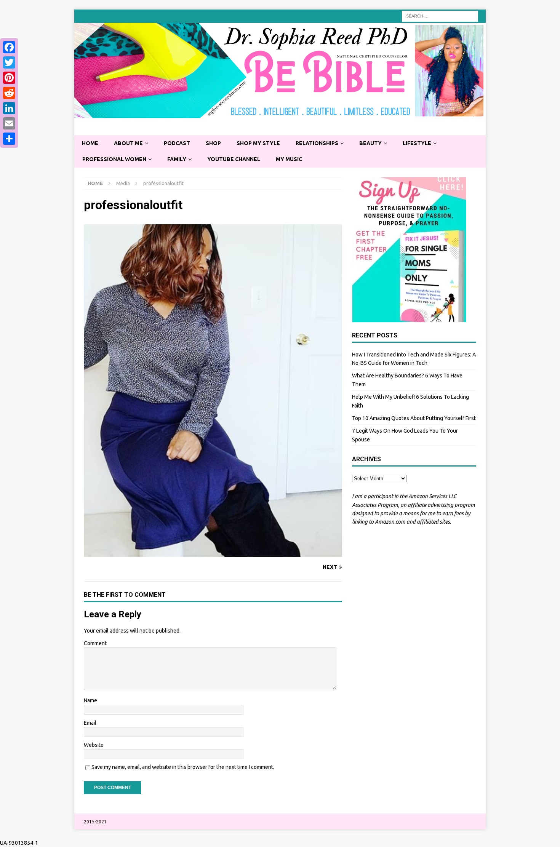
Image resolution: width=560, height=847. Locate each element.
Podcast (177, 143)
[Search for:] (440, 16)
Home (90, 143)
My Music (289, 159)
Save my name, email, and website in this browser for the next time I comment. (182, 767)
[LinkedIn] (9, 108)
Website (94, 745)
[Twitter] (9, 62)
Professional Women (114, 159)
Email (90, 723)
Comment (95, 643)
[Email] (9, 123)
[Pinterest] (9, 77)
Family (176, 159)
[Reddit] (9, 93)
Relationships (317, 143)
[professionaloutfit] (213, 553)
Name (90, 700)
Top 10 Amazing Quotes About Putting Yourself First (414, 418)
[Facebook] (9, 47)
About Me (128, 143)
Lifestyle (417, 143)
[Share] (9, 138)
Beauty (370, 143)
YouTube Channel (233, 159)
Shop (213, 143)
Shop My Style (258, 143)
